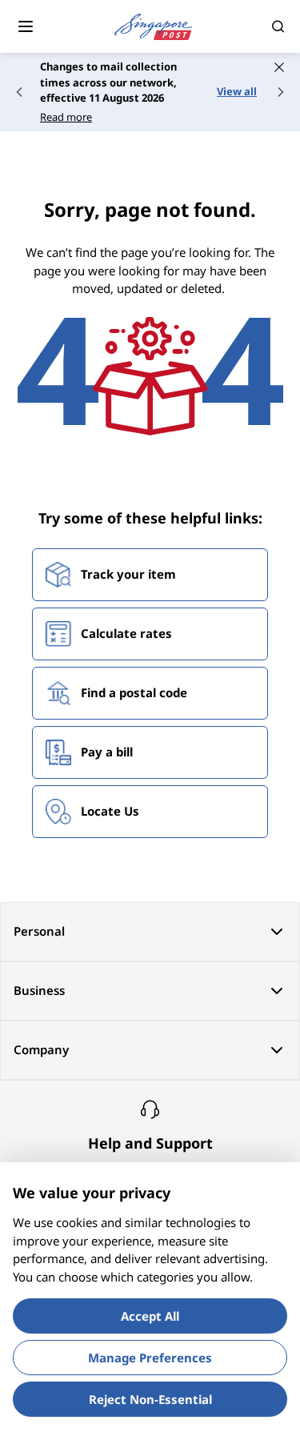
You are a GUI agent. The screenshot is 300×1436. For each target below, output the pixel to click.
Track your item (128, 574)
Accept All (150, 1316)
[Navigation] (25, 26)
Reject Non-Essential (150, 1399)
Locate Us (110, 811)
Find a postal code (134, 692)
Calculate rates (126, 633)
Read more (66, 117)
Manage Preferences (150, 1358)
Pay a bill (107, 752)
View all (237, 91)
